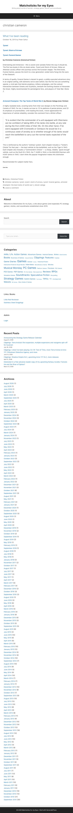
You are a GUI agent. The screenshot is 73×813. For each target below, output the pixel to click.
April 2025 (8, 404)
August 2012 (8, 733)
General (29, 262)
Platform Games (42, 268)
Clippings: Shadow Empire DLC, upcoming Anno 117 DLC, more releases (31, 357)
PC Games (29, 267)
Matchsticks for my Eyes (36, 5)
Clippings (39, 257)
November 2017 (10, 563)
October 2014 (9, 658)
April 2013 (8, 710)
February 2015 (9, 646)
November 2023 (10, 438)
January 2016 (9, 615)
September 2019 (10, 537)
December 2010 (10, 791)
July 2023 (7, 441)
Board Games (63, 254)
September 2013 (10, 696)
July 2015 (7, 632)
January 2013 (9, 719)
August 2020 (9, 516)
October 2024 (9, 421)
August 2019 (8, 539)
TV (50, 279)
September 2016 (10, 594)
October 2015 (9, 623)
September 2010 (10, 800)
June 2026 (8, 389)
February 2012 (9, 750)
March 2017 (8, 583)
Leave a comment (12, 188)
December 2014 (10, 652)
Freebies (57, 258)
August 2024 (9, 427)
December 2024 (10, 415)
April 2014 (8, 675)
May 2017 (7, 577)
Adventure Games (35, 254)
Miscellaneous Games (41, 264)
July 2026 (7, 386)
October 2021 (9, 490)
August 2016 (8, 597)
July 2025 (7, 401)
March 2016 (8, 609)
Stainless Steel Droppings (13, 303)
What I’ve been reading (15, 36)
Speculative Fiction (40, 275)
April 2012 (7, 745)
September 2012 (10, 730)
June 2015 (8, 635)
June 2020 (8, 519)
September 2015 (10, 626)
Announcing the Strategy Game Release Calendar (23, 338)
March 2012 (8, 748)
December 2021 (10, 485)
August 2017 (8, 568)
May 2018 (7, 557)
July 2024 (7, 430)
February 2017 (9, 586)
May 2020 (8, 522)
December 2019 (10, 528)
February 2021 (9, 502)
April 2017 (7, 580)
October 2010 (9, 797)
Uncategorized (57, 279)
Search (6, 218)
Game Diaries (10, 261)
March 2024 (8, 433)
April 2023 (8, 450)
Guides (35, 262)
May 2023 (8, 447)
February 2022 (9, 479)
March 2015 (8, 644)
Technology (39, 279)
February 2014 (9, 681)
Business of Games (17, 258)
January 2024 (9, 435)
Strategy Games (13, 278)
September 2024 (10, 424)
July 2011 (7, 771)
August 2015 (8, 629)
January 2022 (9, 482)
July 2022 (7, 464)
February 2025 (9, 409)
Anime (56, 254)
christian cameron (12, 182)
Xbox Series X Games (25, 282)
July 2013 (7, 701)
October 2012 (9, 727)
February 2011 (9, 785)
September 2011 (10, 765)
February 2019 (9, 545)
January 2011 (9, 788)
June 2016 (8, 600)
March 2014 (8, 678)
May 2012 (7, 742)
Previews (51, 268)
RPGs (54, 271)
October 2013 (9, 693)
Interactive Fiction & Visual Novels (14, 264)
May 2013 (7, 707)
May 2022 (7, 470)
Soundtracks (23, 275)
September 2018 (10, 548)
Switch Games (29, 279)
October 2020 (9, 511)
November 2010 (10, 794)
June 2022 (8, 467)
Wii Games (14, 282)
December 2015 (10, 618)
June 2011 (8, 774)
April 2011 (7, 779)
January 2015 (9, 649)
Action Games (20, 254)
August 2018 (8, 551)
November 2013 (10, 690)
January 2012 (9, 753)
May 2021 (7, 499)
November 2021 (10, 487)
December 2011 (10, 756)
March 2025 (8, 406)
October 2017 (9, 566)
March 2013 (8, 713)
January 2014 (9, 684)
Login (6, 321)
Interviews (30, 265)
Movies (50, 265)
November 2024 (10, 418)
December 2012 (10, 722)
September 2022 (10, 461)
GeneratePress (51, 810)
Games (21, 261)
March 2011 (8, 782)
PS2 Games (58, 268)
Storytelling (54, 275)
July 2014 (7, 667)
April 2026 (8, 392)
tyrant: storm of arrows (33, 182)
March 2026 (8, 395)
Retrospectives (37, 272)
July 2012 (7, 736)
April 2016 (8, 606)
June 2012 (8, 739)
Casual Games (29, 258)
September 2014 (10, 661)
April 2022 (8, 473)
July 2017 (7, 571)
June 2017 (8, 574)
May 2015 (7, 638)
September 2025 (10, 398)
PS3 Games (8, 272)
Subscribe (63, 236)
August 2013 (8, 698)
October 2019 (9, 534)
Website (7, 282)
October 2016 (9, 591)
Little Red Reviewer (11, 300)
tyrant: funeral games (51, 182)
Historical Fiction (17, 179)
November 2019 (10, 531)
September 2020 (10, 513)
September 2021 (10, 493)
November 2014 (10, 655)
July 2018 (7, 554)
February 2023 (9, 453)
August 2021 (8, 496)
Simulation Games (9, 275)
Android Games (47, 254)
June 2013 (8, 704)
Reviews (47, 271)
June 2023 (8, 444)
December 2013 (10, 687)
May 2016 (7, 603)
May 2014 (7, 672)
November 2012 (10, 724)
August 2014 (8, 664)
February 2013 (9, 716)
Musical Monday (13, 267)
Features (49, 257)
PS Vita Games (28, 272)
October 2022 (9, 459)
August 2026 (9, 383)
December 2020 (10, 508)
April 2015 (7, 641)
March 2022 (8, 476)
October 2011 (9, 762)
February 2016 (9, 612)
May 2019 (7, 542)
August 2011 (8, 768)
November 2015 (10, 620)
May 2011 (7, 776)
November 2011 (10, 759)
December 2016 (10, 589)
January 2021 (9, 505)
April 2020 (8, 525)
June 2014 (8, 670)
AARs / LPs (8, 254)
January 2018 (9, 560)
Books (7, 179)
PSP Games (18, 272)
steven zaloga (40, 185)
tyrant (22, 182)
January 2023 (9, 456)
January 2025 (9, 412)
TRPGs (45, 279)
